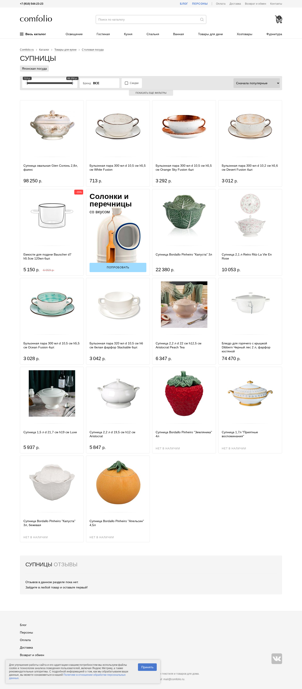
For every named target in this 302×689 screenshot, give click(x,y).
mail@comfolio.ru (173, 679)
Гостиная (103, 34)
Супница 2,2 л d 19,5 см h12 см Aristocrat (112, 434)
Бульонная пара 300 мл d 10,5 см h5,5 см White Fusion (118, 167)
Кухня (128, 34)
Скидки (134, 83)
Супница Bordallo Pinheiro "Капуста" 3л (184, 254)
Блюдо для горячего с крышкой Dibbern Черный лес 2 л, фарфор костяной (246, 347)
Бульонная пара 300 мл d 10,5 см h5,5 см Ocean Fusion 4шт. (51, 345)
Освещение (74, 34)
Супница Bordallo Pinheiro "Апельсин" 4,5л (117, 523)
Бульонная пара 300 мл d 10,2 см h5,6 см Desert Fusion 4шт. (250, 167)
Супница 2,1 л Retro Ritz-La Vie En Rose (247, 256)
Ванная (178, 34)
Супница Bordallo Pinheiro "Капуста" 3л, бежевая (49, 523)
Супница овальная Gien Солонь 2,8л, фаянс (50, 167)
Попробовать (118, 267)
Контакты (276, 3)
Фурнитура (274, 34)
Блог (184, 3)
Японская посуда (34, 68)
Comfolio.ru (27, 49)
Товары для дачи (210, 34)
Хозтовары (244, 34)
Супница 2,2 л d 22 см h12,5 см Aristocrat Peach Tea (178, 345)
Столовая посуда (93, 49)
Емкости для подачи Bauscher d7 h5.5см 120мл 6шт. (47, 256)
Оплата (221, 3)
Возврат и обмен (255, 3)
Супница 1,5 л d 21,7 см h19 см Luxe (50, 432)
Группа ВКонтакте (276, 658)
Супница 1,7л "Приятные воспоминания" (240, 434)
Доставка (235, 3)
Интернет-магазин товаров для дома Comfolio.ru (36, 18)
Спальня (153, 34)
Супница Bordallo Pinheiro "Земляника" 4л (184, 434)
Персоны (200, 3)
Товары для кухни (65, 49)
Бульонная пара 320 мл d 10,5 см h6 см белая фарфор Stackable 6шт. (116, 345)
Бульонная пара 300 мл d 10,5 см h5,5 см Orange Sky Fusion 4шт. (184, 167)
